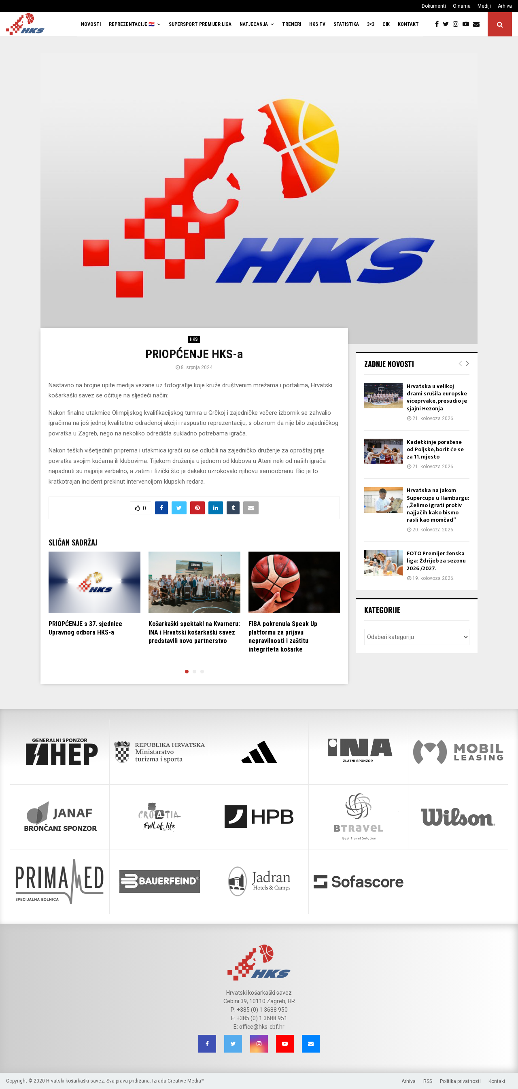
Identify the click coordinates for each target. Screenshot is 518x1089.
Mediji (484, 6)
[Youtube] (468, 24)
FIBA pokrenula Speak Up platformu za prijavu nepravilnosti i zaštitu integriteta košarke (282, 636)
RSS (427, 1081)
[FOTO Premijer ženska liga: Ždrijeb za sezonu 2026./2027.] (383, 562)
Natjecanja (254, 24)
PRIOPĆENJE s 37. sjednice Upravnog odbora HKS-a (85, 628)
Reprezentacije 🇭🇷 (132, 24)
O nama (462, 6)
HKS (194, 339)
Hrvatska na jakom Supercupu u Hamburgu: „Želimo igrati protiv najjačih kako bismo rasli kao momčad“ (438, 505)
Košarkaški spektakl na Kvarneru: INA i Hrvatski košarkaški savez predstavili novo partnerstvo (194, 632)
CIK (386, 24)
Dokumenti (434, 6)
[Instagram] (458, 24)
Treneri (291, 24)
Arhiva (505, 6)
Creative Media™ (186, 1081)
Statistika (346, 24)
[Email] (478, 24)
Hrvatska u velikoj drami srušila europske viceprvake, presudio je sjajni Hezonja (437, 397)
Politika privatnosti (460, 1081)
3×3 (370, 24)
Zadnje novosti (389, 364)
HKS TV (317, 24)
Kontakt (408, 24)
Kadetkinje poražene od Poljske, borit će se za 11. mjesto (435, 449)
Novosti (91, 24)
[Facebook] (439, 24)
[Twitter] (448, 24)
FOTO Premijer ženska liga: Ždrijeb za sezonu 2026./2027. (436, 561)
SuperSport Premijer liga (200, 24)
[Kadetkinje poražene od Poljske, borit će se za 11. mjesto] (383, 451)
